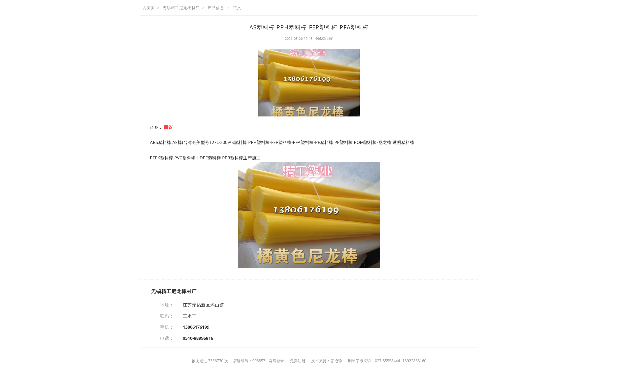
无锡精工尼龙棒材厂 (181, 7)
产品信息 (216, 7)
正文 (237, 7)
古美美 (148, 7)
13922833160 (414, 360)
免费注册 (297, 360)
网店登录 (276, 360)
